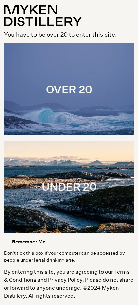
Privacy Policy (65, 279)
